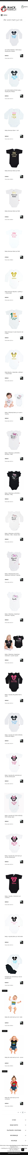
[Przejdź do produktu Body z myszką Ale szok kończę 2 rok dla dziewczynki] (14, 762)
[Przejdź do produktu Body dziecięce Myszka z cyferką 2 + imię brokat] (14, 279)
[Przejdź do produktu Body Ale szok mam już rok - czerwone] (14, 1085)
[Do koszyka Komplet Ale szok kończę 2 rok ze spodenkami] (21, 982)
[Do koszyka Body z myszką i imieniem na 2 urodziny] (21, 902)
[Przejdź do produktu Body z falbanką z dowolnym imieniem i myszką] (14, 601)
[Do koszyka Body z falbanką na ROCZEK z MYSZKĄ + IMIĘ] (21, 458)
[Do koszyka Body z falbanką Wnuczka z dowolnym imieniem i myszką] (21, 579)
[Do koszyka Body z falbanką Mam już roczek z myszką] (21, 418)
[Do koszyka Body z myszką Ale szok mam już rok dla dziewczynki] (21, 861)
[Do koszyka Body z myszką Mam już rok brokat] (21, 942)
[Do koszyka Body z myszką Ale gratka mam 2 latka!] (21, 700)
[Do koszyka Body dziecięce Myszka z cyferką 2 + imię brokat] (21, 297)
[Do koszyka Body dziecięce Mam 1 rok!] (21, 136)
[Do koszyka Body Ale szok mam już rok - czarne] (21, 1063)
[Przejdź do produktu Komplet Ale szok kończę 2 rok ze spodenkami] (14, 964)
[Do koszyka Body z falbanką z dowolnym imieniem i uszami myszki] (21, 660)
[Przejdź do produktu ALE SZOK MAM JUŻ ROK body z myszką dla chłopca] (14, 77)
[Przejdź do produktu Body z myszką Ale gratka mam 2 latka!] (14, 682)
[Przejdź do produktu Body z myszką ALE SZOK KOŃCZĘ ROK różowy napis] (14, 803)
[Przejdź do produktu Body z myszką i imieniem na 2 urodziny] (14, 883)
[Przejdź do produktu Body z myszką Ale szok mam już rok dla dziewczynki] (14, 843)
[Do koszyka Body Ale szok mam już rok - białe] (21, 1023)
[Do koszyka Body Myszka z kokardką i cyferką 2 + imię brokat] (21, 378)
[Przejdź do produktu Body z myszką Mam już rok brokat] (14, 924)
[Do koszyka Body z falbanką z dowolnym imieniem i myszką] (21, 620)
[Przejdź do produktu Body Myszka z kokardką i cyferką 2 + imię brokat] (14, 359)
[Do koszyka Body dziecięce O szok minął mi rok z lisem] (21, 337)
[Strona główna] (8, 8)
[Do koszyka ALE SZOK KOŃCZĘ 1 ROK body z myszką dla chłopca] (21, 55)
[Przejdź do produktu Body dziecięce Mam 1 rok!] (14, 118)
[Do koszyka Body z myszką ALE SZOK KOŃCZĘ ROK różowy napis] (21, 821)
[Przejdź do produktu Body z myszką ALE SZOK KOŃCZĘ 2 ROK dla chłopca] (14, 722)
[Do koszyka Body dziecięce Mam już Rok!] (21, 176)
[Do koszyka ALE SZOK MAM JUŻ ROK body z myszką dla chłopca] (21, 96)
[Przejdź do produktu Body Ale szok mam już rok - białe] (14, 1004)
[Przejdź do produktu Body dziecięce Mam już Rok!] (14, 158)
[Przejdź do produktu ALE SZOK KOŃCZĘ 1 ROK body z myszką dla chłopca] (14, 37)
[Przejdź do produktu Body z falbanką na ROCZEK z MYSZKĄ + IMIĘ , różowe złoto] (14, 520)
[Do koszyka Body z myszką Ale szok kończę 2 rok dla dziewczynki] (21, 781)
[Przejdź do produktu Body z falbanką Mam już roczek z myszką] (14, 400)
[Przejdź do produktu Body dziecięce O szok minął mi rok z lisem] (14, 319)
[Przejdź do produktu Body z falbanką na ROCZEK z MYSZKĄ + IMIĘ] (14, 440)
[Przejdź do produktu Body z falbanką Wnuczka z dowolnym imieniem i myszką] (14, 561)
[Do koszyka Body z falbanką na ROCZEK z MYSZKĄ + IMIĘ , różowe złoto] (21, 539)
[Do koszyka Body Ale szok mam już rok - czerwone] (21, 1103)
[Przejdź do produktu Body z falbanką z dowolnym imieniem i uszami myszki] (14, 641)
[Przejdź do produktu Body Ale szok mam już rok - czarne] (14, 1044)
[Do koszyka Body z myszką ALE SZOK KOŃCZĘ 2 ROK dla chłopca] (21, 740)
